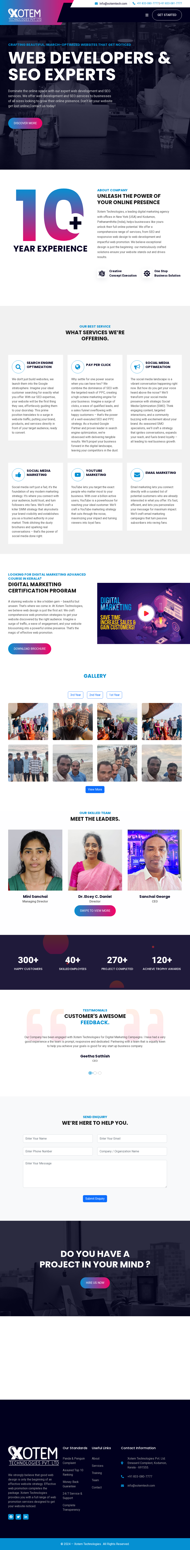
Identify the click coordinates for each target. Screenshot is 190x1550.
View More (95, 789)
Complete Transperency (71, 1507)
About (95, 1458)
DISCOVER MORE (25, 123)
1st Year (114, 695)
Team (95, 1480)
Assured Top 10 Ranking (73, 1472)
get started (167, 15)
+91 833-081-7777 (171, 3)
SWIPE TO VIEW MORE (95, 910)
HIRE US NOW (95, 1283)
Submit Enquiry (95, 1198)
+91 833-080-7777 (147, 3)
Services (97, 1466)
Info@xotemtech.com (113, 3)
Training (97, 1473)
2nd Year (95, 695)
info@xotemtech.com (141, 1485)
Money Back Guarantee (71, 1484)
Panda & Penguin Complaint (74, 1461)
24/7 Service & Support (72, 1496)
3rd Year (75, 695)
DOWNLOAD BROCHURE (30, 649)
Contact (97, 1487)
